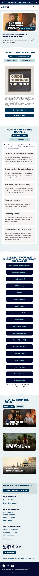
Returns (11, 572)
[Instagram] (8, 565)
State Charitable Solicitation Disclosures (19, 572)
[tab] (19, 56)
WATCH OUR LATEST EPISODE (19, 2)
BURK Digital (25, 569)
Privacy (4, 572)
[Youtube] (12, 565)
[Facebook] (3, 565)
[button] (2, 2)
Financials (7, 572)
